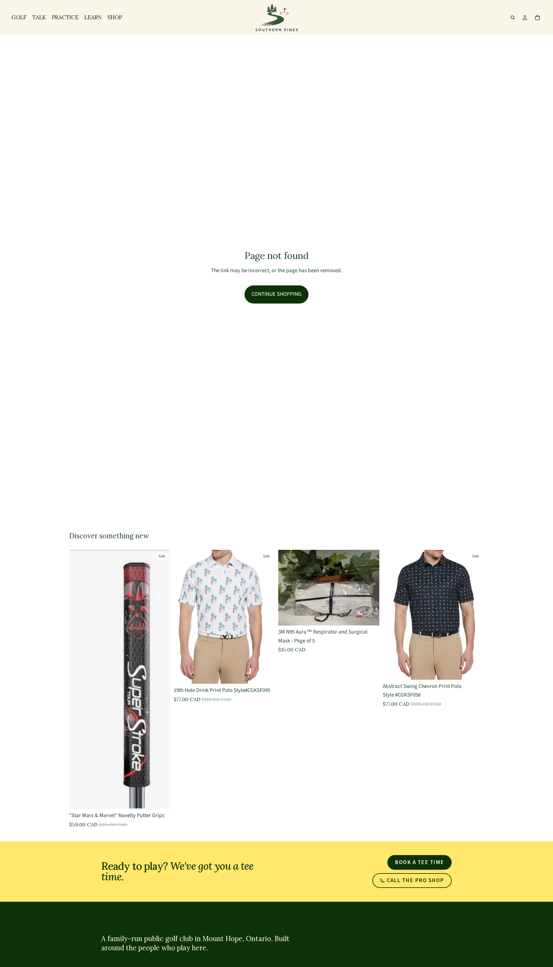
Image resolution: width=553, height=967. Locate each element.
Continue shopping (276, 294)
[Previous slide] (391, 615)
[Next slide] (475, 615)
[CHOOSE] (161, 800)
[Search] (512, 17)
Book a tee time (419, 862)
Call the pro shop (415, 880)
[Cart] (537, 17)
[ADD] (370, 616)
